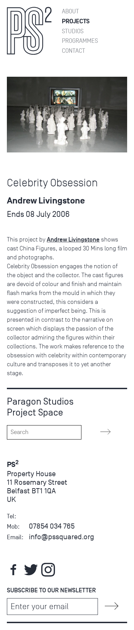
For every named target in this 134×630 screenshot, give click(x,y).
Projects (76, 21)
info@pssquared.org (61, 536)
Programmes (80, 41)
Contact (73, 50)
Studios (72, 31)
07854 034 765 (52, 526)
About (70, 11)
